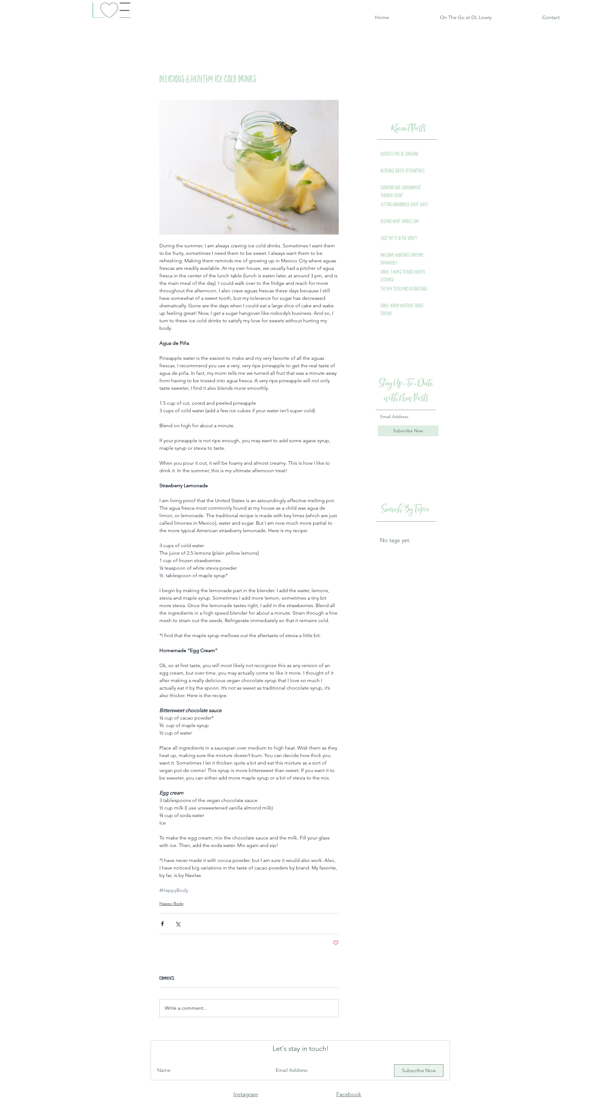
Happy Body (171, 903)
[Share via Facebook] (162, 924)
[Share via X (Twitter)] (178, 924)
